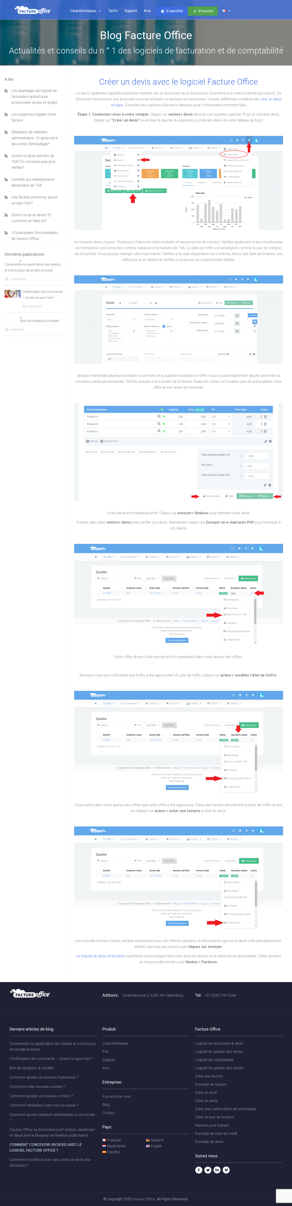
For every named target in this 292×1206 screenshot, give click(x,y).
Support (130, 11)
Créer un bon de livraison (214, 1117)
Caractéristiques (83, 11)
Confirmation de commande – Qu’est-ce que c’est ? (42, 294)
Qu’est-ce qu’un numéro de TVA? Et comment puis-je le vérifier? (33, 162)
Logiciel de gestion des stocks (219, 1068)
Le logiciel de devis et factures (100, 956)
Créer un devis (206, 1101)
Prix (105, 1051)
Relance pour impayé (212, 1125)
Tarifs (112, 11)
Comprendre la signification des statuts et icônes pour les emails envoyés (33, 267)
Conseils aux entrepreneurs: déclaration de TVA (33, 182)
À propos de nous (116, 1096)
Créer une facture (209, 1076)
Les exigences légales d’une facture (33, 117)
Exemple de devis (209, 1142)
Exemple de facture (210, 1084)
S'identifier (174, 11)
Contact (108, 1113)
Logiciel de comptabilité (214, 1060)
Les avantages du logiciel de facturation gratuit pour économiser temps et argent (34, 97)
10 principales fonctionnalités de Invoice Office (34, 236)
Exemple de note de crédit (216, 1133)
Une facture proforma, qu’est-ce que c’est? (34, 200)
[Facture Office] (32, 9)
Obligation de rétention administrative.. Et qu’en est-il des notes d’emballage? (34, 138)
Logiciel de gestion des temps (219, 1051)
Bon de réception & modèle (40, 321)
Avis (147, 11)
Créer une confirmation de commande (225, 1109)
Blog (106, 1104)
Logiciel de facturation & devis (219, 1043)
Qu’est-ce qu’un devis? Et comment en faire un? (31, 218)
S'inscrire (205, 11)
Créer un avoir (206, 1092)
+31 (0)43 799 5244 (220, 995)
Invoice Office (144, 1199)
